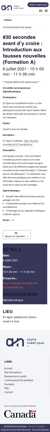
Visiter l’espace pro (38, 4)
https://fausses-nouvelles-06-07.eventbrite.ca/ (20, 285)
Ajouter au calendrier (15, 236)
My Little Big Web (40, 429)
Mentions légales (36, 426)
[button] (46, 10)
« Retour (7, 19)
